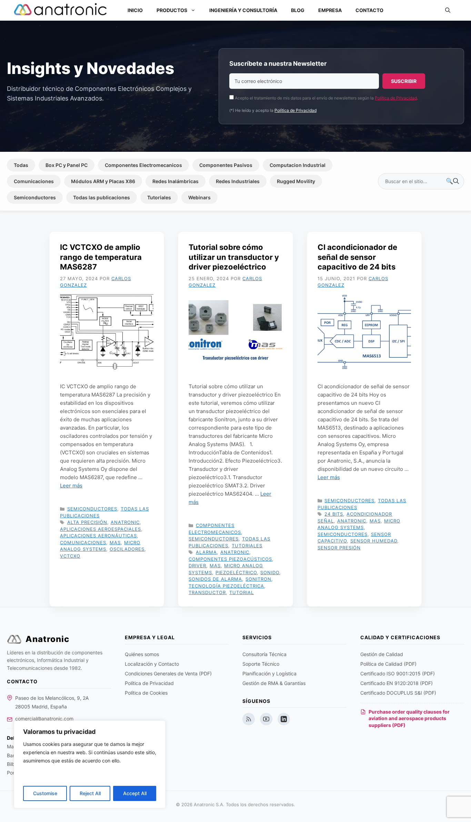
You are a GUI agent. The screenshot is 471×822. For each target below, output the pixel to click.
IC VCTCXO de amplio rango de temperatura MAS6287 (101, 257)
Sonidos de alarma (215, 579)
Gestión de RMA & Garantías (273, 683)
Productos (172, 10)
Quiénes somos (142, 654)
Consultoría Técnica (264, 654)
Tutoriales (159, 197)
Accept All (135, 793)
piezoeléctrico (236, 572)
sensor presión (339, 547)
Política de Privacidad (396, 98)
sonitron (258, 579)
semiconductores (343, 534)
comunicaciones (83, 542)
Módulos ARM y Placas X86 (103, 181)
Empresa (330, 10)
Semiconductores (35, 197)
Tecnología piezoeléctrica (226, 586)
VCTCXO (70, 556)
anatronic (125, 522)
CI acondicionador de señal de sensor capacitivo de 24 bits (357, 257)
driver (197, 565)
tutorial (241, 592)
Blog (297, 10)
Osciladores (127, 549)
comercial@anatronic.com (44, 718)
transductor (207, 592)
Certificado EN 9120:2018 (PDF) (396, 683)
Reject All (90, 793)
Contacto (369, 10)
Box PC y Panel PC (67, 165)
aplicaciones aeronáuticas (98, 535)
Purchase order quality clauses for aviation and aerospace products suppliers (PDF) (409, 718)
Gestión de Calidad (381, 654)
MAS (115, 542)
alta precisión (87, 522)
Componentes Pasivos (225, 165)
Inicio (135, 10)
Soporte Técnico (260, 664)
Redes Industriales (238, 181)
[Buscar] (452, 181)
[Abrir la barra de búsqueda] (447, 10)
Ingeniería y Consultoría (243, 10)
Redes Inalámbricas (175, 181)
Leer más (71, 485)
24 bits (333, 514)
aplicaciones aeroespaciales (100, 529)
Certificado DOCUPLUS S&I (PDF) (398, 693)
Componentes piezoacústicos (230, 559)
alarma (206, 552)
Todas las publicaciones (101, 197)
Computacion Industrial (297, 165)
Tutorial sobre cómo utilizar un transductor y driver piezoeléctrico (234, 257)
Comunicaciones (34, 181)
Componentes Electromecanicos (143, 165)
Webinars (199, 197)
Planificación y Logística (269, 673)
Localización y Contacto (152, 664)
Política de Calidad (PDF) (388, 664)
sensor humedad (373, 541)
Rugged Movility (296, 181)
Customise (45, 793)
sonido (269, 572)
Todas (21, 165)
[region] (90, 764)
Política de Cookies (146, 693)
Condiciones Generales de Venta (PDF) (168, 673)
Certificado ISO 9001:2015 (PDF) (397, 673)
